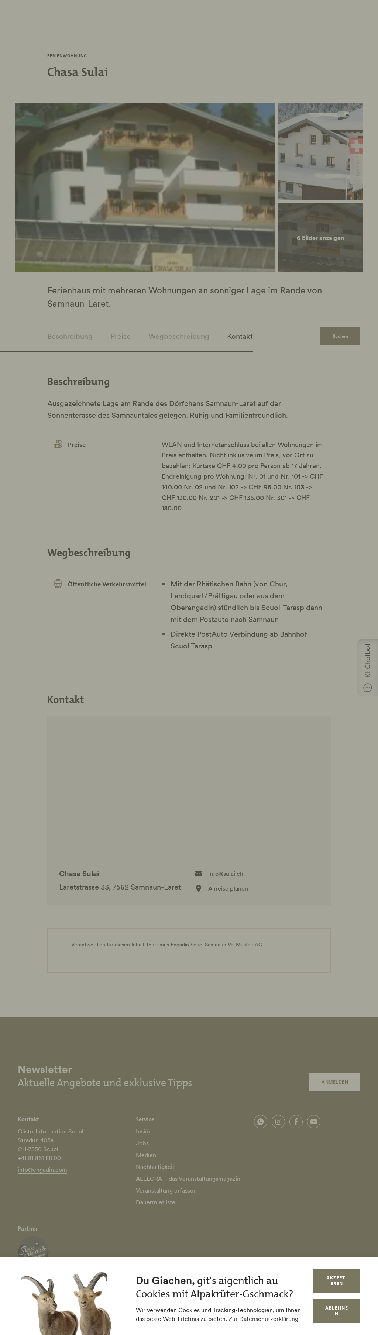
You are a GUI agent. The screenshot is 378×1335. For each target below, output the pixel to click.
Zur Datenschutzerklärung (263, 1318)
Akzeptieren (336, 1280)
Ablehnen (336, 1311)
